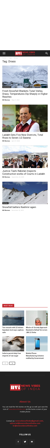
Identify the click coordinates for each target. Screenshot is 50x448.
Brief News (6, 131)
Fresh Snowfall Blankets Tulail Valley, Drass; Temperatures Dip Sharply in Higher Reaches (25, 94)
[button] (46, 53)
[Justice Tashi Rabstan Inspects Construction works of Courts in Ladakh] (25, 157)
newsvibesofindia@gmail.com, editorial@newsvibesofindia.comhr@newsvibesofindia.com (27, 423)
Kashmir (5, 203)
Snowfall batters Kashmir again (19, 207)
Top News (6, 167)
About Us (25, 401)
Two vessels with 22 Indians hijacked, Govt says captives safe (13, 330)
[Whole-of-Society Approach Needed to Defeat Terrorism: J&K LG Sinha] (37, 318)
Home (4, 58)
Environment (6, 87)
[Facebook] (18, 441)
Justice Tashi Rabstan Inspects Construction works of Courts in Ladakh (23, 172)
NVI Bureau (6, 100)
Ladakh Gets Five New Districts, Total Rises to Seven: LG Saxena (22, 136)
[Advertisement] (25, 25)
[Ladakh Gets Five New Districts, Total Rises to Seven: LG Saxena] (25, 118)
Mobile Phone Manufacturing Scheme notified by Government (35, 355)
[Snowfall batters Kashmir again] (25, 193)
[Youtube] (32, 441)
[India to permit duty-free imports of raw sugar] (13, 343)
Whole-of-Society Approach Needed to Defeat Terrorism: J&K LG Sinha (37, 330)
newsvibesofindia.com (17, 409)
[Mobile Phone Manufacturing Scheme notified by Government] (37, 343)
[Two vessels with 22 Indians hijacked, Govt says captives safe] (13, 318)
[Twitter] (25, 441)
